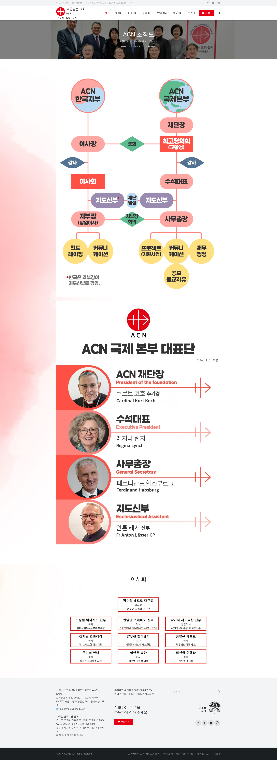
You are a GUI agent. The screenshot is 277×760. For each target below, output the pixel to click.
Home (123, 46)
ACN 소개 (136, 46)
